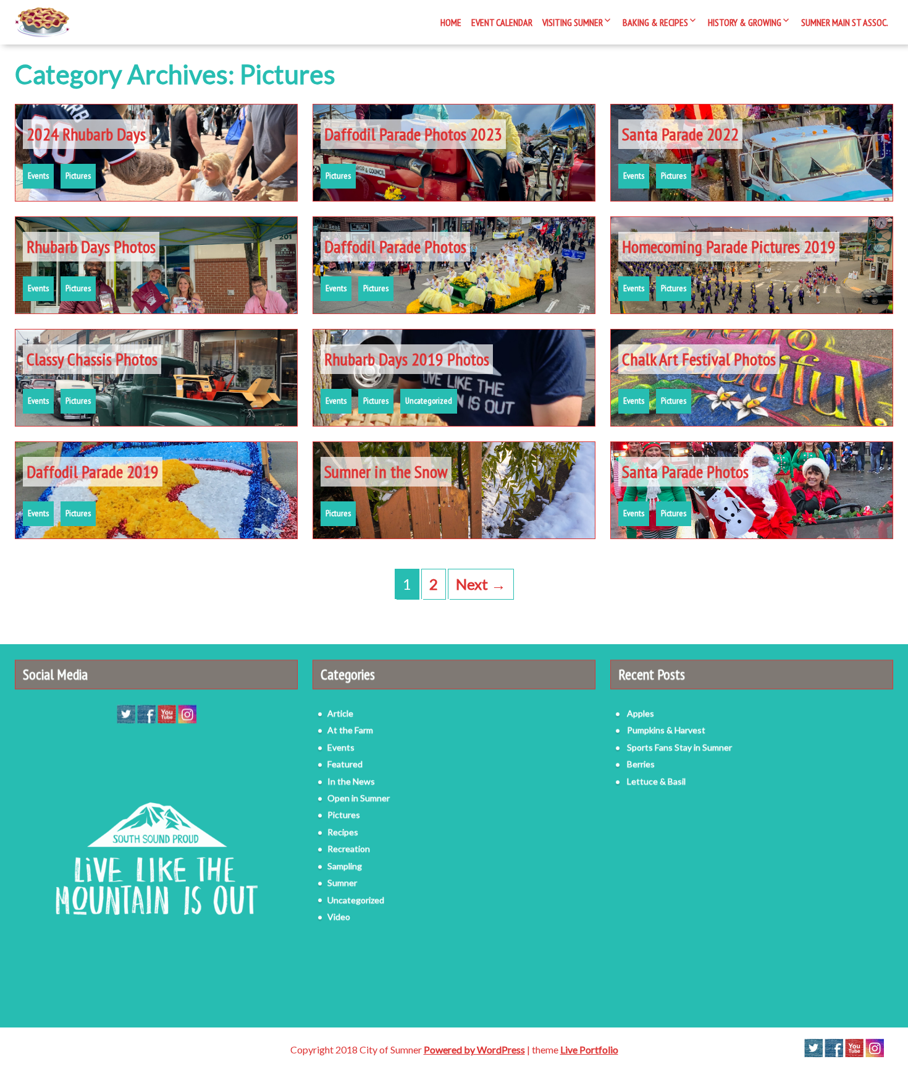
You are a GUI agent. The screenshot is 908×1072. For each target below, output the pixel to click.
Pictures (78, 175)
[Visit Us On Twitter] (126, 712)
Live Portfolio (589, 1049)
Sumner (342, 882)
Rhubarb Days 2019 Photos (406, 358)
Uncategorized (428, 400)
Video (338, 916)
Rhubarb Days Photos (91, 246)
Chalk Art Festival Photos (699, 358)
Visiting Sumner (572, 22)
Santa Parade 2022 (680, 133)
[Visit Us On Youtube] (166, 712)
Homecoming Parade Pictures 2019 (729, 246)
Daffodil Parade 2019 (93, 471)
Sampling (344, 865)
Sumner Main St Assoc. (844, 22)
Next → (481, 584)
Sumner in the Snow (386, 471)
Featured (345, 763)
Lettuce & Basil (656, 780)
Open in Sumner (358, 797)
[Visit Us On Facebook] (146, 712)
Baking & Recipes (655, 22)
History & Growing (744, 22)
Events (38, 175)
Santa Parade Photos (685, 471)
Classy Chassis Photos (92, 358)
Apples (640, 712)
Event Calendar (501, 22)
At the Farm (350, 729)
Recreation (348, 848)
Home (450, 22)
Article (340, 712)
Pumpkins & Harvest (666, 729)
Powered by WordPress (474, 1049)
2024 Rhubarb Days (86, 133)
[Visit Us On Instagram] (187, 712)
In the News (351, 780)
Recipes (342, 831)
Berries (641, 763)
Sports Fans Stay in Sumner (679, 746)
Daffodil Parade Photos (395, 246)
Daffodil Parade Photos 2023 (413, 133)
